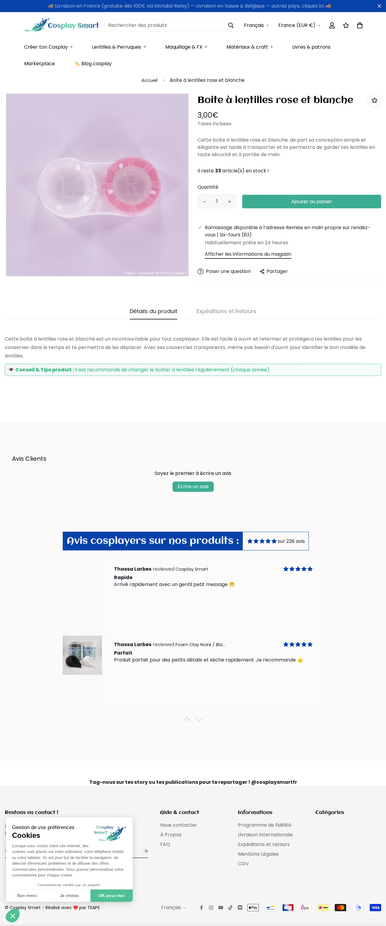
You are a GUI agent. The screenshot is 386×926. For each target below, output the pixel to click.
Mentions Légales (258, 854)
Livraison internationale (265, 834)
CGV (243, 863)
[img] (262, 541)
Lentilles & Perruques (116, 46)
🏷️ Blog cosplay (93, 63)
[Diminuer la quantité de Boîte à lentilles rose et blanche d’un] (204, 202)
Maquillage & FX (183, 46)
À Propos (171, 834)
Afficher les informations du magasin (248, 254)
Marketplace (39, 63)
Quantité (208, 187)
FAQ (165, 844)
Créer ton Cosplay (46, 46)
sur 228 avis (291, 541)
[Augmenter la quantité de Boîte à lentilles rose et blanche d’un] (229, 202)
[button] (187, 720)
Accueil (149, 80)
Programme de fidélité (264, 825)
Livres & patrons (311, 46)
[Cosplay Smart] (62, 25)
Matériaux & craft (247, 46)
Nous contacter (178, 825)
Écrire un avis (193, 486)
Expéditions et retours (264, 844)
